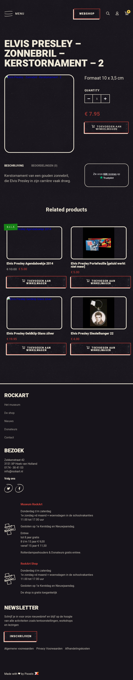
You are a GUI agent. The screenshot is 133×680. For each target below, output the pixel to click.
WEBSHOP (87, 14)
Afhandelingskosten (77, 648)
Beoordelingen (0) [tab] (44, 166)
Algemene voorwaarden (19, 648)
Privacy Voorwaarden (49, 648)
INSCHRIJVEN (21, 636)
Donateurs (10, 429)
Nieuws (9, 421)
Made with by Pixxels (19, 674)
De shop (9, 413)
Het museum (12, 405)
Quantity (92, 90)
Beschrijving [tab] (14, 166)
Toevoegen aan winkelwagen (109, 127)
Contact (9, 437)
